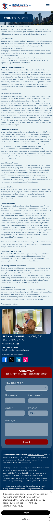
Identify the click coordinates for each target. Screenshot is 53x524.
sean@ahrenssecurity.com (18, 350)
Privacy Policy (16, 506)
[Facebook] (4, 359)
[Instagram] (25, 359)
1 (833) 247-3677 (12, 348)
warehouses (33, 476)
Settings (26, 519)
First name (11, 395)
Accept (25, 513)
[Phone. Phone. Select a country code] (33, 413)
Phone (32, 408)
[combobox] (26, 388)
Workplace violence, (36, 455)
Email (9, 408)
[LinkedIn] (18, 359)
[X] (11, 359)
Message (10, 420)
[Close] (49, 493)
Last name (35, 395)
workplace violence (39, 478)
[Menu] (48, 5)
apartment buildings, (19, 476)
